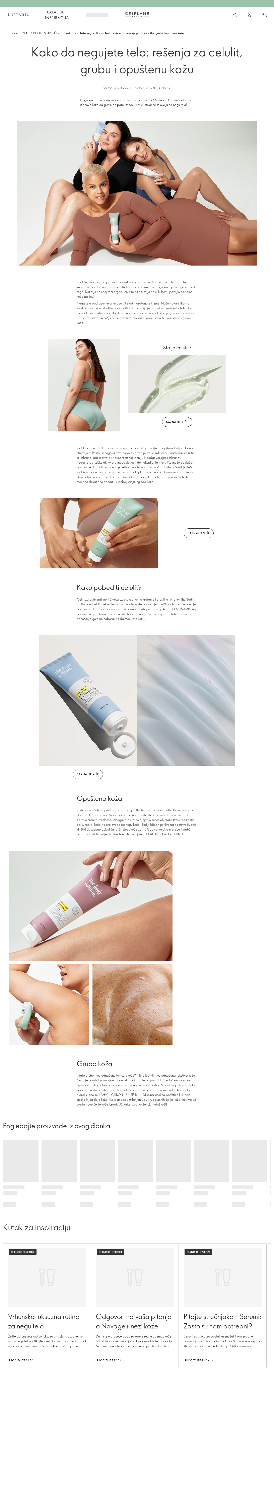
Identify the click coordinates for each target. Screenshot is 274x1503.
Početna (14, 33)
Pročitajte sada (21, 1360)
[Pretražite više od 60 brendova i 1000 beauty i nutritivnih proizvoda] (235, 15)
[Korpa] (265, 15)
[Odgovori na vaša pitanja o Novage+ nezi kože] (135, 1305)
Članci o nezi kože (65, 33)
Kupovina (18, 14)
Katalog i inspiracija (57, 15)
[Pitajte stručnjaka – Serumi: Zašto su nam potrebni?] (222, 1305)
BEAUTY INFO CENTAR (36, 33)
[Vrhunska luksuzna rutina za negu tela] (47, 1305)
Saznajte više (177, 422)
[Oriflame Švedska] (137, 14)
